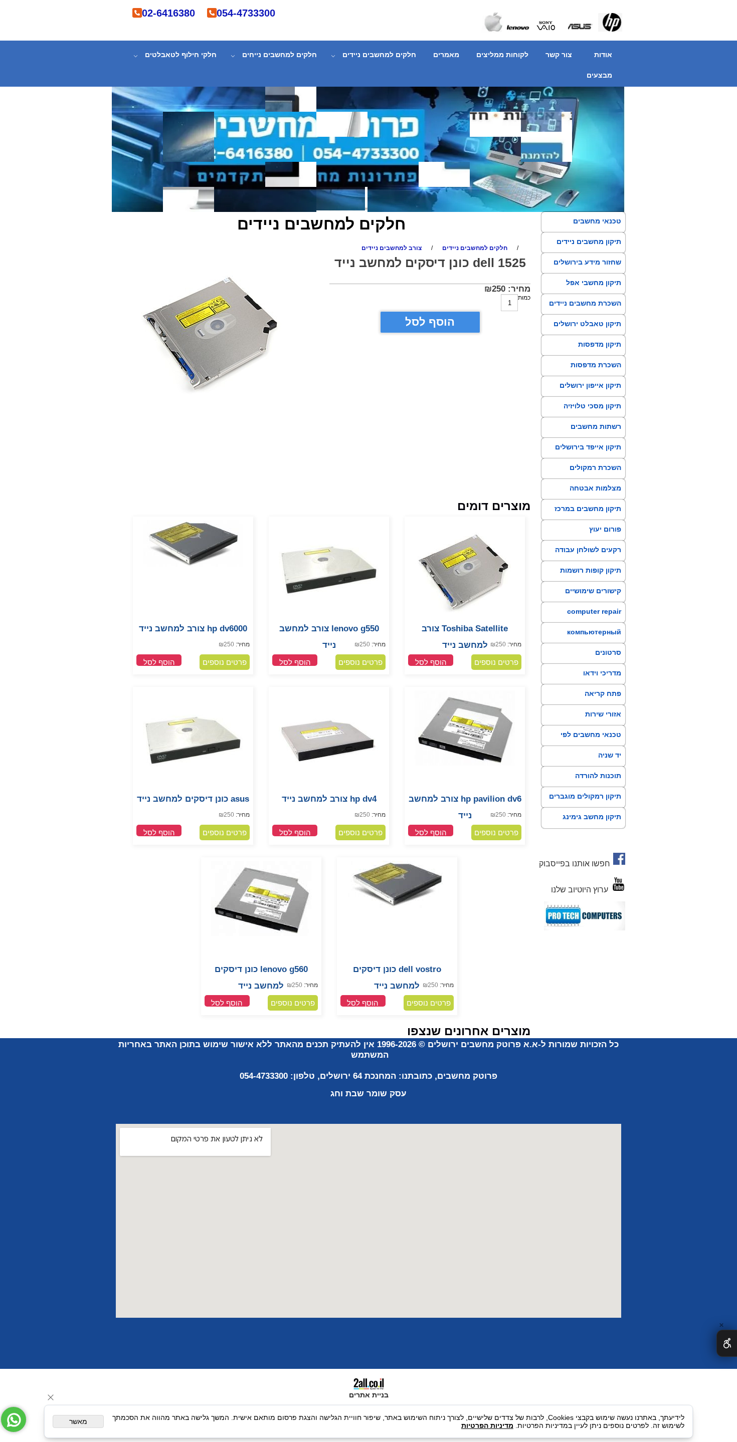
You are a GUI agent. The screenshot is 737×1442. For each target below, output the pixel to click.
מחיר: (517, 289)
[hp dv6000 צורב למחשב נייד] (193, 565)
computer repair (594, 611)
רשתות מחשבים (596, 426)
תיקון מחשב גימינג (592, 817)
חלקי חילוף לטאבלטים (181, 55)
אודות (603, 55)
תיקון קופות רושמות (590, 570)
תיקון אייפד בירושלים (588, 447)
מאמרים (446, 55)
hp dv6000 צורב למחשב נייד (193, 628)
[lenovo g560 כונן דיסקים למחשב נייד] (261, 933)
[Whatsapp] (13, 1419)
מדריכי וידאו (602, 673)
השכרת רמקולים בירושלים (595, 476)
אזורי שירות (603, 714)
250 (498, 289)
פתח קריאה (603, 693)
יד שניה (609, 755)
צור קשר (558, 55)
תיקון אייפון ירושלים (590, 385)
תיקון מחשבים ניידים (589, 241)
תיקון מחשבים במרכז (588, 509)
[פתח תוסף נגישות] (726, 1343)
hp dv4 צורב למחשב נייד (329, 799)
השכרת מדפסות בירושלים (596, 374)
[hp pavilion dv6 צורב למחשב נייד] (465, 763)
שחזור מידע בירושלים (587, 262)
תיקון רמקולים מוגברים (585, 796)
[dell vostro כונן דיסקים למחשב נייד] (397, 905)
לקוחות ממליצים (502, 55)
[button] (430, 660)
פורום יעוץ (605, 529)
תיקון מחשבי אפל (593, 283)
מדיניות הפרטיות (487, 1425)
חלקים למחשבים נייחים (279, 55)
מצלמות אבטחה (595, 488)
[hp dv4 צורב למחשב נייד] (329, 788)
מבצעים (599, 75)
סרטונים (608, 652)
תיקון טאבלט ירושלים (587, 324)
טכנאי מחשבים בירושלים (597, 230)
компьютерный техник (594, 641)
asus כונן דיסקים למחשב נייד (193, 799)
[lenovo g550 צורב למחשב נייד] (329, 617)
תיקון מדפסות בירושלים (599, 353)
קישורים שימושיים (593, 591)
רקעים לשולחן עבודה (588, 550)
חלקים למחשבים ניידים (379, 55)
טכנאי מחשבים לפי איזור (591, 744)
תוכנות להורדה (598, 776)
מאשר (78, 1421)
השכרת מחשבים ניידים (585, 303)
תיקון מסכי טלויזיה (592, 406)
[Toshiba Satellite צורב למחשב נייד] (465, 618)
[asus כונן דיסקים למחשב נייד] (193, 788)
